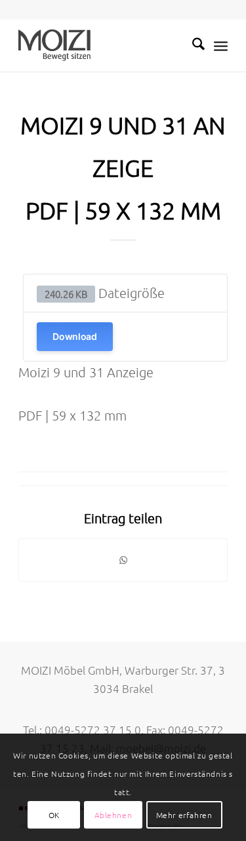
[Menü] (221, 45)
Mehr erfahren (184, 815)
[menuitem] (192, 45)
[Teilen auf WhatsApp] (123, 560)
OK (54, 815)
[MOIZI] (102, 45)
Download (74, 336)
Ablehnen (113, 815)
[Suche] (192, 45)
